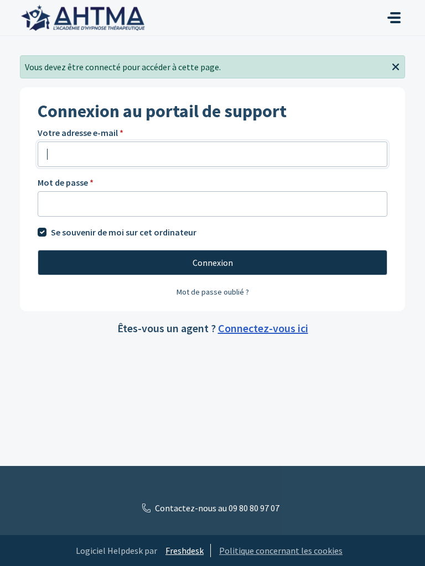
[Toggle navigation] (394, 18)
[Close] (396, 66)
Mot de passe (66, 182)
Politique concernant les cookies (281, 550)
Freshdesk (184, 550)
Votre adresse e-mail (80, 132)
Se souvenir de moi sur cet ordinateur (123, 232)
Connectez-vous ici (263, 328)
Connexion (213, 262)
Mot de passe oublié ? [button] (213, 292)
